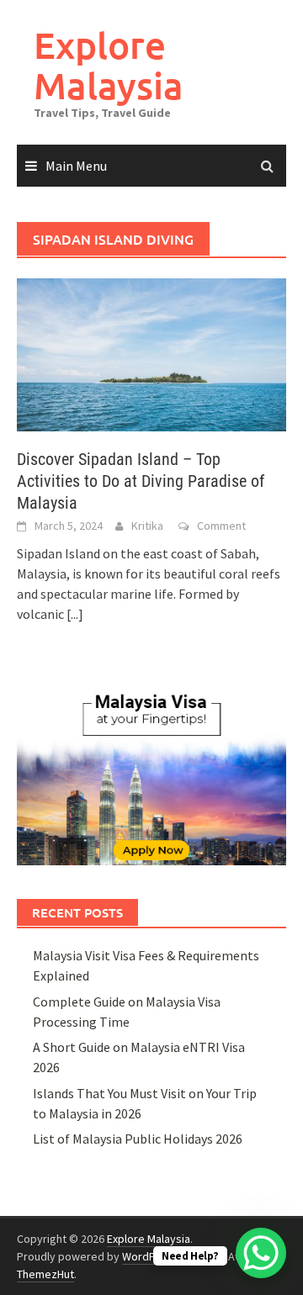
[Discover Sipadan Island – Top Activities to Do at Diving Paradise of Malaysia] (151, 353)
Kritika (147, 525)
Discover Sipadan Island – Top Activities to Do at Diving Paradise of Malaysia (140, 481)
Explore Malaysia (108, 65)
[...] (74, 613)
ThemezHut (45, 1274)
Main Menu (76, 165)
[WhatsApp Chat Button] (261, 1253)
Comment (221, 525)
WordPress (150, 1256)
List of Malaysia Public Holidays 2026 (137, 1138)
